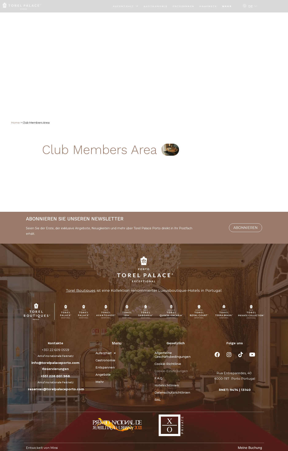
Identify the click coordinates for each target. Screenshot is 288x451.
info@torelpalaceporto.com (55, 363)
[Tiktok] (240, 354)
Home (15, 122)
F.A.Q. (159, 378)
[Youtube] (252, 354)
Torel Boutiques (81, 290)
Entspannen (183, 6)
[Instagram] (229, 354)
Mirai (54, 448)
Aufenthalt (123, 6)
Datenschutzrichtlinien (172, 392)
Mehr (227, 6)
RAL (158, 400)
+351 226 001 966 (55, 376)
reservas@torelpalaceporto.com (56, 389)
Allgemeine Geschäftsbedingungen (173, 355)
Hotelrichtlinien (167, 385)
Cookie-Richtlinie (168, 364)
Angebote (208, 6)
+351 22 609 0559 (55, 350)
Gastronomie (156, 6)
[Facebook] (217, 354)
